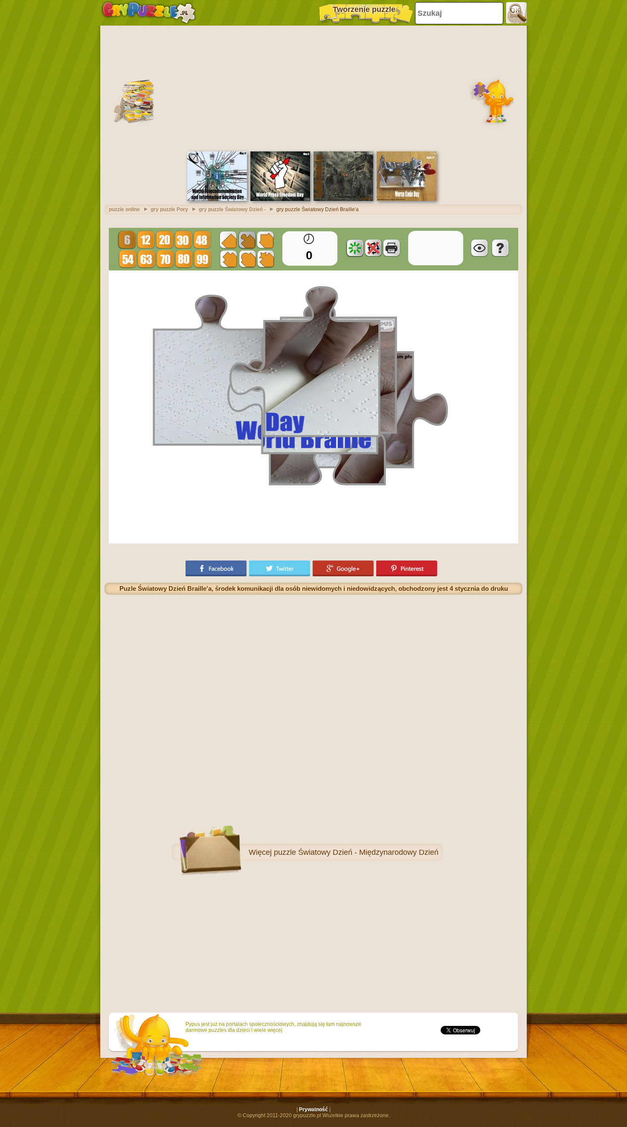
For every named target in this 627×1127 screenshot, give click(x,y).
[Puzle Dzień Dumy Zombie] (343, 199)
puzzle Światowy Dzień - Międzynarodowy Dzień (356, 852)
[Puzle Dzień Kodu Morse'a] (406, 199)
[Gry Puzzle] (148, 13)
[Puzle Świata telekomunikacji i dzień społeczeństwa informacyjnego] (217, 199)
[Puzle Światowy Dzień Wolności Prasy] (280, 199)
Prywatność (313, 1109)
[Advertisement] (313, 87)
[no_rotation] (373, 247)
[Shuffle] (354, 247)
